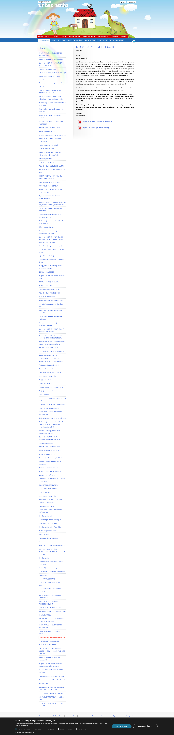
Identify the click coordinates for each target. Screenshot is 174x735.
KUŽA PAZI (42, 87)
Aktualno (48, 37)
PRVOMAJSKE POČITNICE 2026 (49, 128)
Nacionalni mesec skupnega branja (51, 300)
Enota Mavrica (102, 40)
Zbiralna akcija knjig (45, 516)
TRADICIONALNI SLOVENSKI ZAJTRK (51, 166)
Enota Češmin (67, 40)
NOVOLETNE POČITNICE (47, 475)
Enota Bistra (78, 40)
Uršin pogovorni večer (46, 227)
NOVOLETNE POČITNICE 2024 (49, 282)
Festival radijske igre (46, 443)
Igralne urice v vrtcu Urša (47, 376)
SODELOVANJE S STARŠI (47, 579)
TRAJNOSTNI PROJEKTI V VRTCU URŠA (52, 73)
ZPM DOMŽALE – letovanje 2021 (49, 641)
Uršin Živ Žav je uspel (46, 369)
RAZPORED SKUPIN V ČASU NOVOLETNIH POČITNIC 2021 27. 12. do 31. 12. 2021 (52, 551)
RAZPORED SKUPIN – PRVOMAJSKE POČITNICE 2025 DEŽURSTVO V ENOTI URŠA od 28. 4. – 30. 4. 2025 (52, 239)
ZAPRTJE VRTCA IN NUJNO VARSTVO (51, 693)
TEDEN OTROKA (44, 492)
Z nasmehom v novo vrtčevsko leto (51, 387)
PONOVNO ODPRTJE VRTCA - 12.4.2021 (52, 676)
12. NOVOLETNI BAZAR (46, 162)
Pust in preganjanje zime (47, 531)
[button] (61, 732)
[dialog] (87, 726)
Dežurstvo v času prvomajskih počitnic (52, 246)
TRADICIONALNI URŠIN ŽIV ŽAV (49, 293)
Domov (40, 36)
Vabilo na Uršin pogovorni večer (49, 182)
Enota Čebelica (90, 40)
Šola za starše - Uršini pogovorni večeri (52, 572)
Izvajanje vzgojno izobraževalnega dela (52, 611)
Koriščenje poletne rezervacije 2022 (51, 520)
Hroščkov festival (45, 380)
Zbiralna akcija (44, 558)
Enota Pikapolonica (116, 40)
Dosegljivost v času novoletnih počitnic (52, 545)
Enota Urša (56, 40)
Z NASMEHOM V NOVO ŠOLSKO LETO (51, 608)
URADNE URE (43, 683)
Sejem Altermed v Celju (46, 256)
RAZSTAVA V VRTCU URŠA (47, 645)
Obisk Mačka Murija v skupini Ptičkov (51, 458)
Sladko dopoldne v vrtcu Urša (48, 145)
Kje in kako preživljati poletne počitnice (52, 418)
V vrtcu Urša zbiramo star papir (49, 568)
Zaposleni (124, 36)
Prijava (123, 2)
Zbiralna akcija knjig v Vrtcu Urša (50, 527)
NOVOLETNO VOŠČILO (46, 272)
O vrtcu (56, 36)
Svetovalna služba (74, 36)
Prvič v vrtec (43, 575)
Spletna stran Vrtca (45, 383)
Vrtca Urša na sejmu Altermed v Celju (51, 351)
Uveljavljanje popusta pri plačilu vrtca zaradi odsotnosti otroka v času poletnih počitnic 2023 (51, 424)
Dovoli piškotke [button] (121, 726)
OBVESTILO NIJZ (44, 534)
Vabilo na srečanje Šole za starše (50, 372)
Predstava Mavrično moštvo (48, 468)
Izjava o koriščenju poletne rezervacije (96, 128)
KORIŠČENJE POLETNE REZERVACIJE (52, 637)
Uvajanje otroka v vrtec (46, 391)
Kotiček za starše (103, 36)
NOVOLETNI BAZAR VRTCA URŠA (50, 471)
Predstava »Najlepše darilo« (48, 538)
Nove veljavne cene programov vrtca (51, 83)
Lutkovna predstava (45, 159)
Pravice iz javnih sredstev (47, 69)
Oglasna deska (44, 40)
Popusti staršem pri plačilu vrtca (50, 450)
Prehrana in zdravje (89, 36)
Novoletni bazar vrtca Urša (48, 355)
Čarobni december (45, 542)
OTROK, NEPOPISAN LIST (47, 297)
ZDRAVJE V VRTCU (45, 395)
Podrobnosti (24, 725)
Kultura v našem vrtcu (46, 149)
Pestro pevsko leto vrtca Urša (49, 408)
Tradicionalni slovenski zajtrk (49, 289)
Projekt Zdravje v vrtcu (46, 506)
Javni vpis (115, 36)
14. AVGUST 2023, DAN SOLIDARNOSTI (52, 404)
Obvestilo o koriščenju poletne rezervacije (97, 121)
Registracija (131, 2)
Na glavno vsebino (44, 2)
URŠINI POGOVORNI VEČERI (48, 348)
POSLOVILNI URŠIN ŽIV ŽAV (48, 186)
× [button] (171, 719)
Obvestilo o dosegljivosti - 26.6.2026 (51, 59)
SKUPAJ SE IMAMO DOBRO (48, 489)
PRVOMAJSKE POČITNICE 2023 (49, 447)
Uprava (64, 36)
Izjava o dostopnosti (127, 716)
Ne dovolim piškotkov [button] (145, 726)
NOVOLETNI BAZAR (45, 286)
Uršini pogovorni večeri (46, 131)
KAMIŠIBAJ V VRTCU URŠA (48, 523)
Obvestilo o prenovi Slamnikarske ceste (52, 680)
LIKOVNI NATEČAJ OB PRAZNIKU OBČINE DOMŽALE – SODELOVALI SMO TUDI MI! (52, 651)
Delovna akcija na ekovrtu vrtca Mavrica (52, 135)
